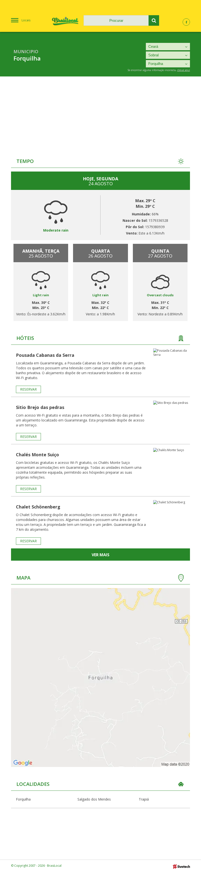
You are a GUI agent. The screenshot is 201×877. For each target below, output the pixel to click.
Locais (26, 20)
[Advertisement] (100, 113)
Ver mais (100, 554)
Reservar (28, 389)
